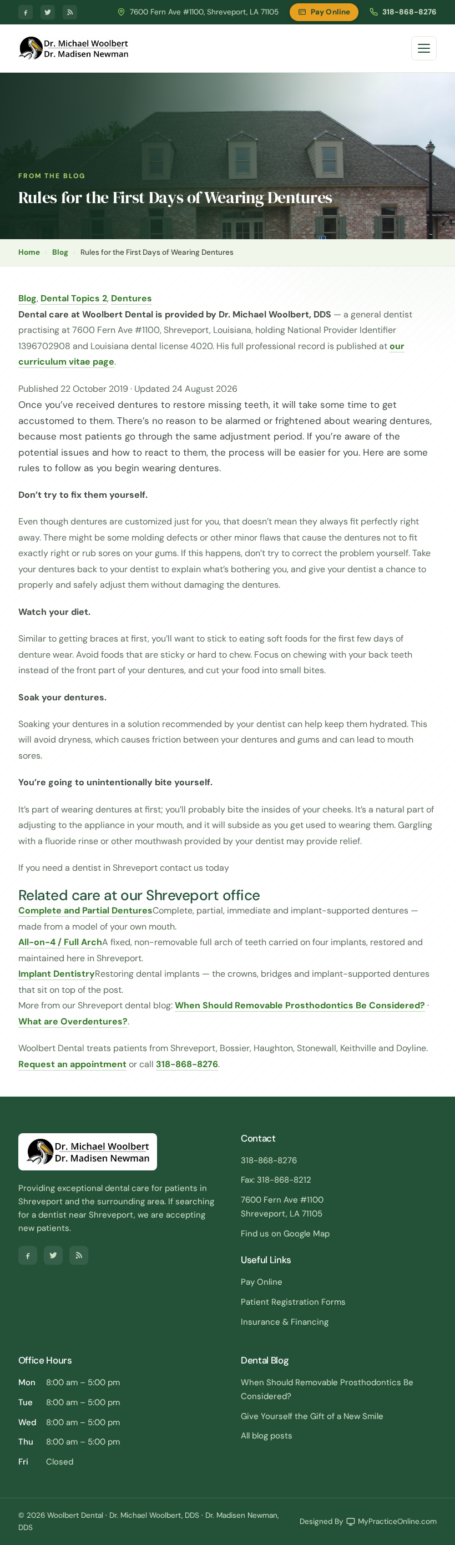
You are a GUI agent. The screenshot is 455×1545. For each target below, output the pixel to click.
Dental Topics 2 (74, 298)
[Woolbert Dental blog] (70, 12)
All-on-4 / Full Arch (60, 942)
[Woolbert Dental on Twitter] (48, 12)
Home (29, 252)
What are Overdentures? (73, 1021)
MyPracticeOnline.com (397, 1521)
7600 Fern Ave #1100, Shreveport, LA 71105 (204, 12)
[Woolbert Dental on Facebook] (25, 12)
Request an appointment (72, 1064)
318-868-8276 (409, 12)
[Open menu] (424, 48)
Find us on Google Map (285, 1233)
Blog (60, 252)
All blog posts (266, 1435)
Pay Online (330, 12)
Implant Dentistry (56, 973)
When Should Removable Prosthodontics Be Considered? (300, 1005)
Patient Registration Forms (293, 1301)
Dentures (131, 298)
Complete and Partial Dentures (85, 910)
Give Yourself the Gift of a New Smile (312, 1416)
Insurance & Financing (284, 1321)
